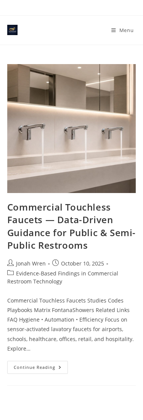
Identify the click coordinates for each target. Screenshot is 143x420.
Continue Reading (41, 369)
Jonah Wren (31, 263)
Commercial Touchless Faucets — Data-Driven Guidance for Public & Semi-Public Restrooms (71, 226)
